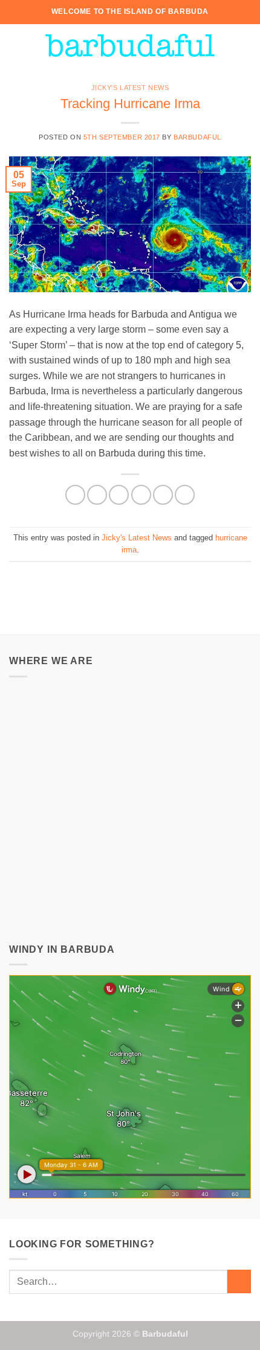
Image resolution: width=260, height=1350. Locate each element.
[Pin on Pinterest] (163, 495)
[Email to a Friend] (141, 495)
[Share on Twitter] (119, 495)
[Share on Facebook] (97, 495)
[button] (16, 45)
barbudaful (197, 137)
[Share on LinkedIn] (185, 495)
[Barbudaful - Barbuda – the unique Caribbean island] (130, 45)
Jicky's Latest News (130, 87)
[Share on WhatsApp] (75, 495)
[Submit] (239, 1281)
